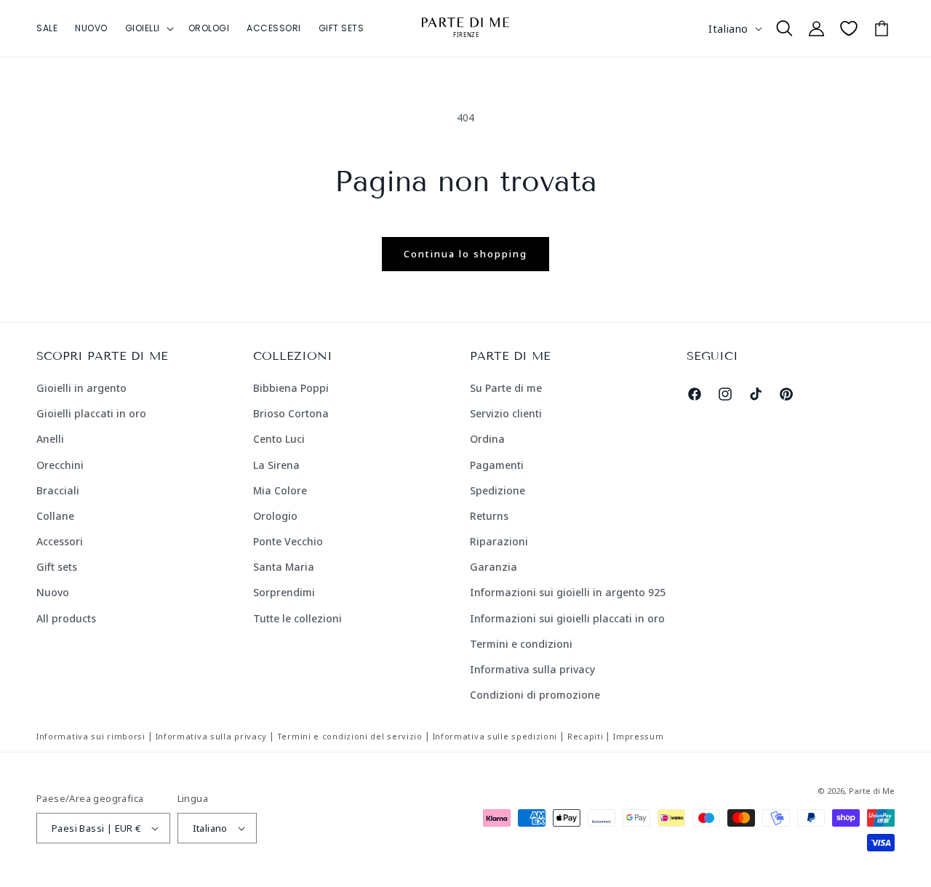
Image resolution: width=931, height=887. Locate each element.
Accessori (59, 541)
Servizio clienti (506, 413)
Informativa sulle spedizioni (495, 736)
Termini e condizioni (521, 644)
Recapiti (585, 736)
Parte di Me (872, 790)
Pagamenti (497, 465)
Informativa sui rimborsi (90, 736)
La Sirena (276, 465)
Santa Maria (283, 567)
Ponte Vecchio (288, 541)
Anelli (50, 439)
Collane (55, 516)
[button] (148, 28)
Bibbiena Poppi (291, 388)
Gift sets (56, 567)
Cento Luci (279, 439)
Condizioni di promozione (535, 695)
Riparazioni (499, 541)
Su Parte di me (506, 388)
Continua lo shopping (465, 253)
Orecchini (60, 465)
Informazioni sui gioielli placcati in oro (567, 618)
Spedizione (497, 490)
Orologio (275, 516)
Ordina (487, 439)
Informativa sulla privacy (532, 669)
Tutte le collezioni (297, 618)
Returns (489, 516)
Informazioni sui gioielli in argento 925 (568, 592)
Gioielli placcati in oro (91, 413)
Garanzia (493, 567)
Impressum (638, 736)
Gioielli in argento (81, 388)
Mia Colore (280, 490)
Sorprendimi (284, 592)
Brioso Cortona (291, 413)
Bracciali (57, 490)
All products (66, 618)
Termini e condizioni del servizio (350, 736)
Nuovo (52, 592)
